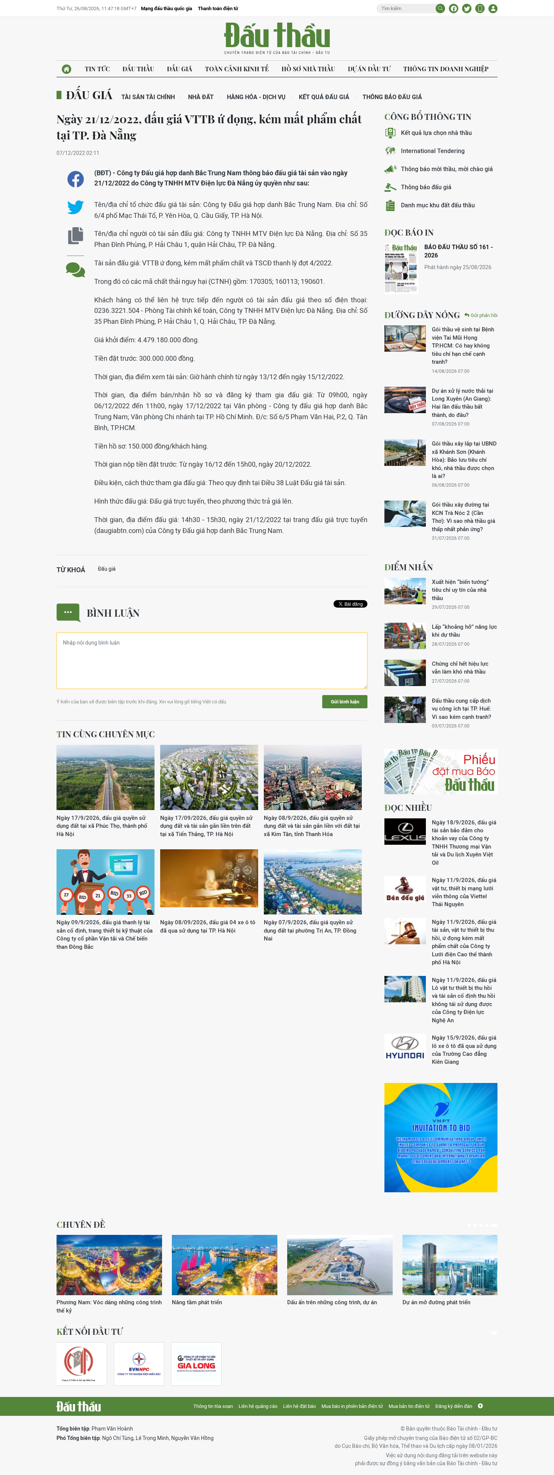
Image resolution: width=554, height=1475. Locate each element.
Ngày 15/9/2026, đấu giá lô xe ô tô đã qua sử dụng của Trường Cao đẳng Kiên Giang (464, 1049)
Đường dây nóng (422, 314)
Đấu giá (179, 69)
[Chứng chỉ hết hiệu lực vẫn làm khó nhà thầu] (405, 673)
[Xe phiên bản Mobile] (480, 8)
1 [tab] (468, 1225)
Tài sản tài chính (148, 97)
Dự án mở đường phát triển (436, 1302)
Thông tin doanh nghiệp (445, 69)
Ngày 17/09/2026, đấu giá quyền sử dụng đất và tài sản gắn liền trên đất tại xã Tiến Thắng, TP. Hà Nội (206, 826)
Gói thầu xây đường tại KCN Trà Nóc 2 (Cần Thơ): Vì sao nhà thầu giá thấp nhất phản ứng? (463, 516)
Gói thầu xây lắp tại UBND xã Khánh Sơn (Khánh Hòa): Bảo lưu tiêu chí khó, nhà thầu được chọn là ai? (464, 459)
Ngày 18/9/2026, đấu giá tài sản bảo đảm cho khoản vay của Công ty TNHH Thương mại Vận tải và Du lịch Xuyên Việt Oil (464, 842)
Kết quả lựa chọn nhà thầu (436, 132)
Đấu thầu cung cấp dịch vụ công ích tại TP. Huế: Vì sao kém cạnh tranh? (461, 708)
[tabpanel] (109, 1274)
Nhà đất (201, 97)
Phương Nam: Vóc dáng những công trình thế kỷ (109, 1306)
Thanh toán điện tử (218, 8)
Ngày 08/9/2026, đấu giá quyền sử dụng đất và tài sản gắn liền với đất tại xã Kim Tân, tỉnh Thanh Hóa (312, 826)
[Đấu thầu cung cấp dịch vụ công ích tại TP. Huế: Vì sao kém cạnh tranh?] (405, 710)
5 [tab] (494, 1225)
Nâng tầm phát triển (197, 1302)
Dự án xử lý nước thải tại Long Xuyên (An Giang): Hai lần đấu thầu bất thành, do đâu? (462, 403)
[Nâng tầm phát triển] (224, 1265)
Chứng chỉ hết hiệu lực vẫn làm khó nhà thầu (460, 667)
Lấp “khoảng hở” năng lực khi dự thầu (464, 630)
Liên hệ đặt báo (299, 1406)
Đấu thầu (138, 69)
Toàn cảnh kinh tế (237, 69)
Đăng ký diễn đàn (453, 1406)
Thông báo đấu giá (392, 97)
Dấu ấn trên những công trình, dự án (332, 1302)
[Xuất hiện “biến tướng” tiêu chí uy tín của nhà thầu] (405, 591)
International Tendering (433, 151)
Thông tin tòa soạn (213, 1406)
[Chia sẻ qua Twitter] (75, 207)
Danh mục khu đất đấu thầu (438, 205)
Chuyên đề (81, 1224)
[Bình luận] (75, 264)
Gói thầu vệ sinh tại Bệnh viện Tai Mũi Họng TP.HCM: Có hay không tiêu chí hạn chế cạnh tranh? (463, 345)
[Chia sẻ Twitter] (466, 8)
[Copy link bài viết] (75, 235)
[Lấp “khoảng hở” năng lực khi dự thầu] (405, 636)
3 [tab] (480, 1225)
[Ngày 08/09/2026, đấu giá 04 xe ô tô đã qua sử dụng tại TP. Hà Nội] (209, 882)
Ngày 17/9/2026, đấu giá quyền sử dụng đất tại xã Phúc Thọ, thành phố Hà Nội (102, 826)
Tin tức (97, 69)
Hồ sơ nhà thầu (308, 69)
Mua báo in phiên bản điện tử (352, 1406)
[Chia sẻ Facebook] (453, 8)
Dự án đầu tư (369, 69)
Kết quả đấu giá (324, 97)
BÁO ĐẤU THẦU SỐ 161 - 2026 (458, 251)
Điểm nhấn (408, 567)
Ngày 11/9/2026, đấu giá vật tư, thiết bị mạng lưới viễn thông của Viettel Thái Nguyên (464, 892)
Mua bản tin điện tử (409, 1406)
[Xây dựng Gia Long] (196, 1364)
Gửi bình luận (345, 702)
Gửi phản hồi (484, 315)
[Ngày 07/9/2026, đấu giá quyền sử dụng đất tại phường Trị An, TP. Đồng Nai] (313, 882)
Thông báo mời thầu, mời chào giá (447, 169)
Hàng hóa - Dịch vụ (256, 97)
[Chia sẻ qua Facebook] (75, 179)
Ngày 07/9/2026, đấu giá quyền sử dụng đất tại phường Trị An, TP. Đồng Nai (310, 930)
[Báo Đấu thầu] (79, 1406)
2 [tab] (474, 1225)
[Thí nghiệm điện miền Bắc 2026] (139, 1364)
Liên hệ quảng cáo (258, 1406)
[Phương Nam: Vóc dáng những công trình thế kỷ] (109, 1265)
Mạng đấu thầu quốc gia (166, 8)
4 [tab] (486, 1225)
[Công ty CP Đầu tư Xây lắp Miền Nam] (78, 1364)
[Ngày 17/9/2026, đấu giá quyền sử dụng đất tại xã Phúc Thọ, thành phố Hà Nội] (106, 778)
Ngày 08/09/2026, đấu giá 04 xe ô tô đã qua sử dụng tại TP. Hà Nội (208, 926)
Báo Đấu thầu (277, 39)
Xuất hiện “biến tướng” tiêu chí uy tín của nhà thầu (460, 590)
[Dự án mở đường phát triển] (455, 1265)
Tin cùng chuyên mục (106, 734)
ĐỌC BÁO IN (409, 232)
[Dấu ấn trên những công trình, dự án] (340, 1265)
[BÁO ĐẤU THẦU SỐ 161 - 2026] (401, 268)
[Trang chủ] (66, 69)
